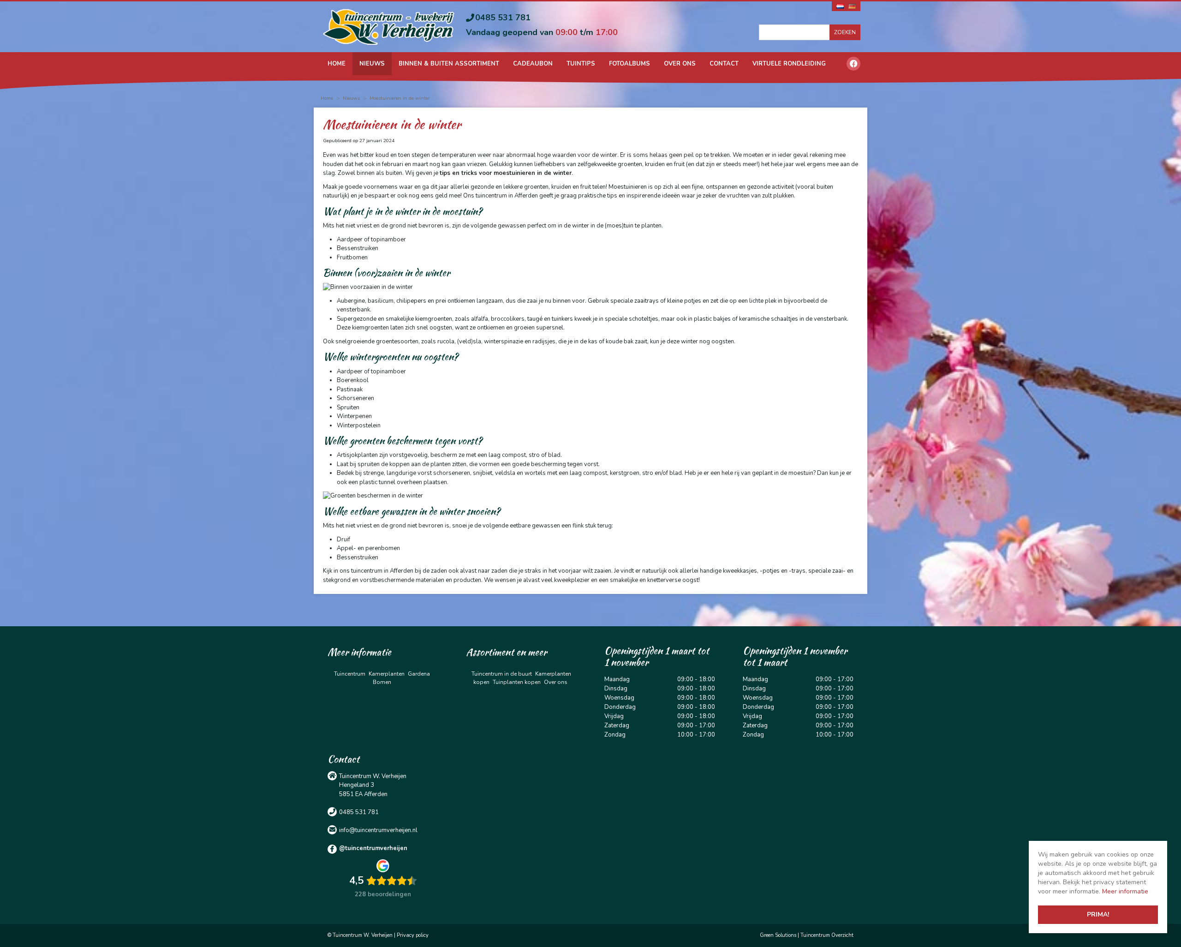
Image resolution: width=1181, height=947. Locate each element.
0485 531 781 (503, 17)
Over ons (555, 682)
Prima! (1098, 914)
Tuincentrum (349, 673)
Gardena (419, 673)
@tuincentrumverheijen (373, 848)
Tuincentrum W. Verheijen (372, 776)
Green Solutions (778, 935)
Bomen (382, 682)
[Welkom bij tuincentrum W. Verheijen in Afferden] (389, 26)
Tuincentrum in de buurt (501, 673)
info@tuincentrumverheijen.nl (378, 830)
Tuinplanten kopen (517, 682)
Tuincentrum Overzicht (826, 935)
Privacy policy (413, 935)
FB (853, 64)
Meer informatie (1125, 891)
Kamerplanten (387, 673)
